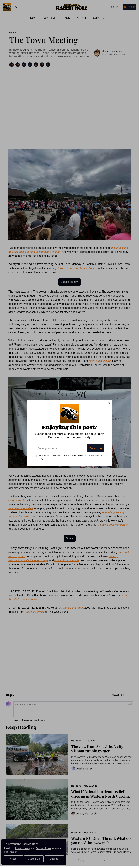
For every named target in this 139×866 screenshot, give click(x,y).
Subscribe (96, 448)
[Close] (108, 403)
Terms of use (84, 455)
